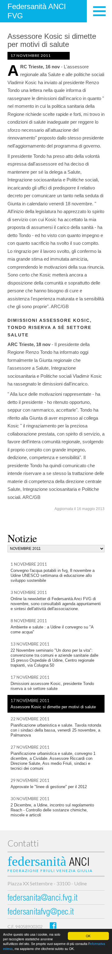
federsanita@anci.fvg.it (42, 898)
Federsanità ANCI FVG (36, 11)
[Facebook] (53, 925)
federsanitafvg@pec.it (40, 912)
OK (88, 935)
